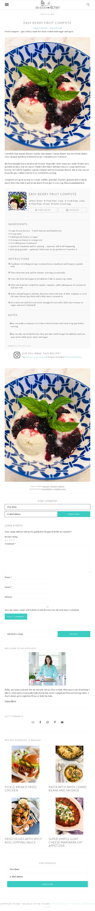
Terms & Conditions (83, 904)
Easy (64, 489)
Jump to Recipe (40, 28)
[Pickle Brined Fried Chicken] (25, 764)
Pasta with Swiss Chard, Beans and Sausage (68, 788)
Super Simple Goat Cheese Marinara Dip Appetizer (65, 842)
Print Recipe (56, 28)
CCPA (48, 907)
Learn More (10, 701)
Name (8, 577)
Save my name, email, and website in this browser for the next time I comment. (42, 610)
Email (8, 587)
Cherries (57, 489)
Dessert (53, 486)
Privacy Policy (61, 904)
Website (8, 597)
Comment (10, 544)
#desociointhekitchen (74, 357)
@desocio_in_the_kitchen (35, 357)
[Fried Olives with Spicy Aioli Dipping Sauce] (25, 816)
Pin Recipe (74, 210)
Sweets (61, 486)
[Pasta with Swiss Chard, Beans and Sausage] (69, 764)
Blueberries (47, 489)
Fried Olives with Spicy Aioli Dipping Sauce (23, 840)
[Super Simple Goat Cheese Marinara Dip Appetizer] (69, 816)
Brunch (46, 486)
